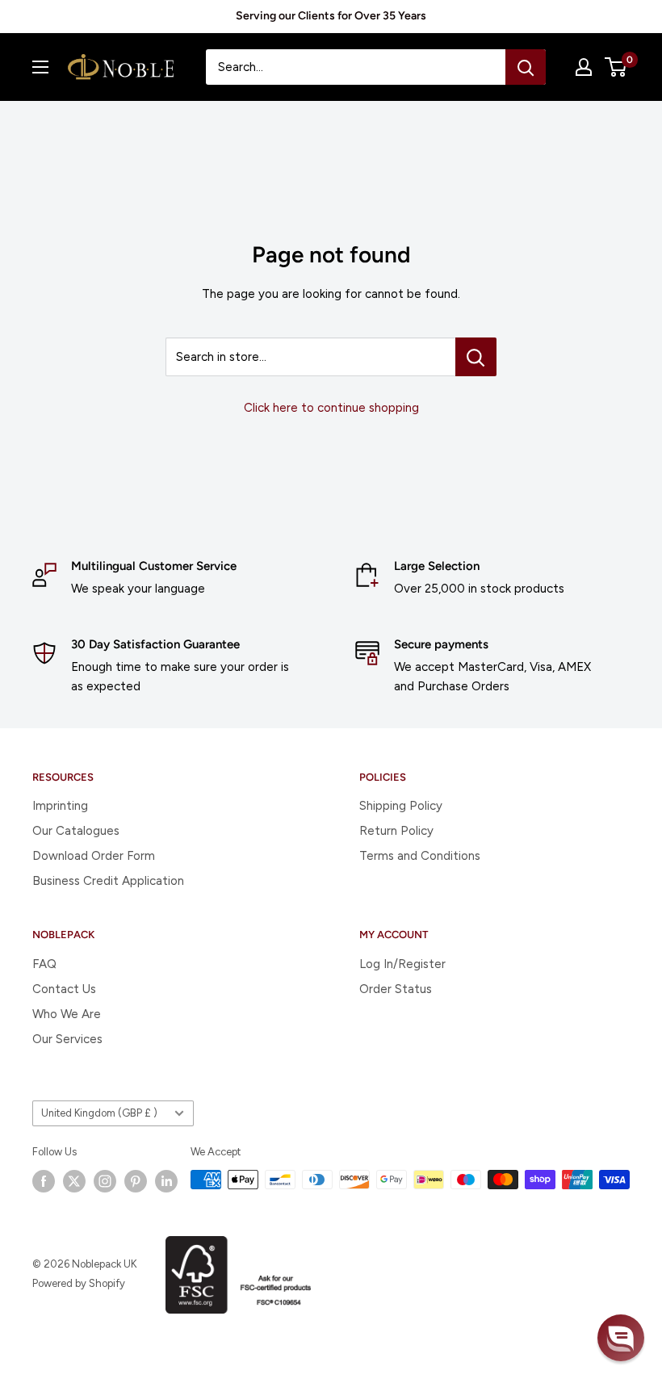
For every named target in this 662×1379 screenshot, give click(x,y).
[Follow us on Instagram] (105, 1181)
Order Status (395, 989)
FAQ (44, 964)
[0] (616, 67)
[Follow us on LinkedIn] (166, 1181)
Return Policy (396, 831)
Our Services (67, 1039)
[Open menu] (40, 67)
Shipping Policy (400, 805)
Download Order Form (93, 856)
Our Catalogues (75, 831)
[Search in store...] (476, 356)
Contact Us (64, 989)
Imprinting (60, 805)
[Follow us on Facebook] (43, 1181)
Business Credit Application (108, 881)
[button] (620, 1337)
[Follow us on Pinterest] (135, 1181)
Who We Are (66, 1014)
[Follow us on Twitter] (74, 1181)
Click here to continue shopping (331, 407)
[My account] (584, 67)
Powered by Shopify (78, 1283)
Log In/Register (402, 964)
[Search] (525, 67)
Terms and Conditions (419, 856)
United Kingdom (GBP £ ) (99, 1113)
